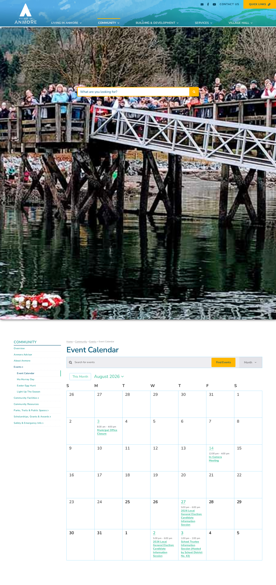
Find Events (223, 362)
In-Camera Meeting (215, 458)
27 (183, 502)
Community (81, 341)
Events (92, 341)
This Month (80, 377)
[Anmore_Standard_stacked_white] (25, 2)
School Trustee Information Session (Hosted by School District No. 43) (192, 549)
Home (69, 341)
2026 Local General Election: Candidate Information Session (191, 518)
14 (211, 448)
